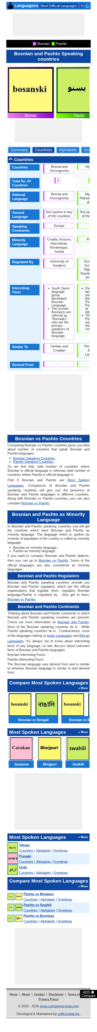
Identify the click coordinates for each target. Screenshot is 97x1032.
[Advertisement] (48, 24)
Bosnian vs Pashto (35, 503)
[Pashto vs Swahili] (14, 907)
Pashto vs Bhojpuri (38, 894)
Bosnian (31, 115)
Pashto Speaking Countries (33, 462)
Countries (43, 150)
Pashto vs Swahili (37, 905)
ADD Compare (88, 994)
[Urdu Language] (12, 870)
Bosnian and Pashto (73, 622)
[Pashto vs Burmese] (14, 918)
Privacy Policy (49, 999)
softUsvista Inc (69, 1014)
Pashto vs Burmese (38, 916)
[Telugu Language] (12, 847)
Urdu (23, 867)
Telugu (24, 845)
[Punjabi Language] (12, 858)
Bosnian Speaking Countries (34, 458)
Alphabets (68, 150)
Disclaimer (56, 994)
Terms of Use (77, 994)
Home (13, 994)
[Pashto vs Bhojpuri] (14, 896)
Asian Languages (59, 635)
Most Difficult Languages (59, 6)
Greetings (60, 850)
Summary (19, 150)
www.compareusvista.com (59, 1006)
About (26, 994)
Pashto (79, 115)
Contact (39, 994)
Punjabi (25, 856)
